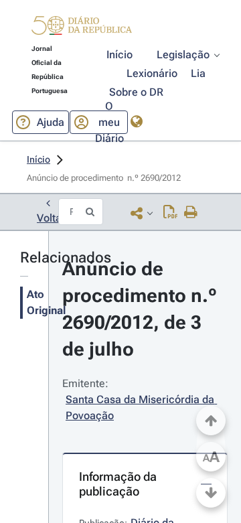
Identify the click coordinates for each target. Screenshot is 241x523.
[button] (81, 27)
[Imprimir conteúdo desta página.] (191, 213)
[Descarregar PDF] (170, 213)
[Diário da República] (81, 28)
